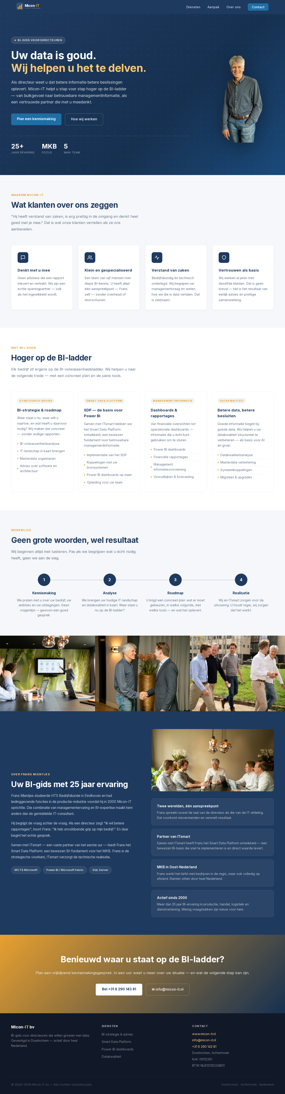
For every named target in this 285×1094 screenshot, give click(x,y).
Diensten (193, 7)
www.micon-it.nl (204, 1034)
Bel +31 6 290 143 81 (119, 989)
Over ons (233, 7)
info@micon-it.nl (204, 1040)
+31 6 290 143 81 (204, 1046)
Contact (258, 7)
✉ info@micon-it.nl (167, 989)
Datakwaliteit (111, 1056)
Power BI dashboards (118, 1049)
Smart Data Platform (116, 1042)
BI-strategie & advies (117, 1034)
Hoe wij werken (84, 119)
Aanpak (213, 7)
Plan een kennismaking (36, 119)
